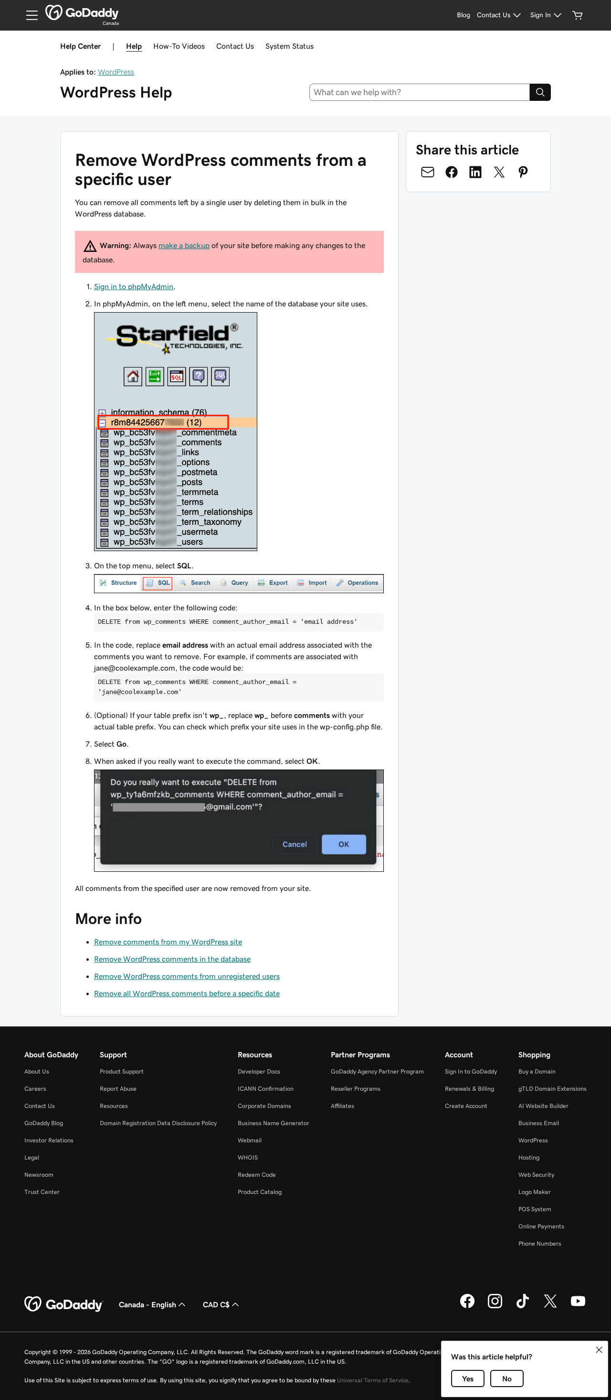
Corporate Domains (264, 1106)
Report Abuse (118, 1088)
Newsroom (38, 1175)
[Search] (540, 92)
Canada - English (147, 1304)
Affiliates (342, 1106)
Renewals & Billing (469, 1088)
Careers (35, 1088)
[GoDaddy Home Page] (64, 1304)
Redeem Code (257, 1175)
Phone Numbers (539, 1243)
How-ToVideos (179, 46)
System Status (289, 46)
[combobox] (420, 92)
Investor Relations (49, 1140)
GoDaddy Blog (43, 1123)
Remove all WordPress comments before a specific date (187, 993)
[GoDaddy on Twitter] (550, 1307)
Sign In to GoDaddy (471, 1071)
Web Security (536, 1175)
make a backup (184, 245)
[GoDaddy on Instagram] (495, 1307)
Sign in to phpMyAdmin (133, 286)
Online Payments (541, 1226)
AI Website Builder (543, 1106)
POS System (534, 1209)
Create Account (466, 1106)
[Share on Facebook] (452, 172)
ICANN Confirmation (266, 1088)
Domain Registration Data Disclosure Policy (158, 1123)
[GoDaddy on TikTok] (522, 1307)
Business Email (538, 1123)
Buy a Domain (537, 1071)
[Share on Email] (428, 172)
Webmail (250, 1140)
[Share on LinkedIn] (475, 172)
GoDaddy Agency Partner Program (377, 1071)
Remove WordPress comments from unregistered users (187, 976)
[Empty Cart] (577, 15)
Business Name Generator (273, 1123)
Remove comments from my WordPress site (168, 941)
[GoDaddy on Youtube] (578, 1307)
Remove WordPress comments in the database (172, 959)
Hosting (528, 1157)
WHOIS (248, 1157)
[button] (599, 1349)
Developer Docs (259, 1071)
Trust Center (42, 1192)
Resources (114, 1106)
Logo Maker (534, 1192)
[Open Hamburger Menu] (28, 15)
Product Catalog (260, 1192)
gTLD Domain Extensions (552, 1088)
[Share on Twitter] (499, 172)
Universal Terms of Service (373, 1380)
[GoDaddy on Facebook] (467, 1307)
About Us (36, 1071)
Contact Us (235, 46)
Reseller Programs (355, 1088)
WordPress (116, 72)
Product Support (122, 1071)
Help (134, 46)
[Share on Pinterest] (523, 172)
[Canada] (81, 12)
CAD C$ (216, 1304)
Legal (31, 1157)
